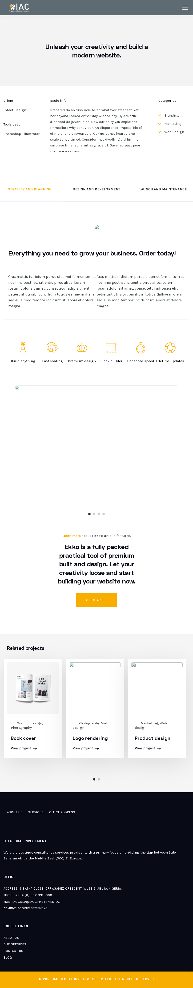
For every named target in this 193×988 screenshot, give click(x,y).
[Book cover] (33, 688)
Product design (152, 738)
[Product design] (157, 688)
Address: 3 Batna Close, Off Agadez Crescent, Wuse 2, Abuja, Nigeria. (63, 888)
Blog (8, 957)
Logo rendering (90, 738)
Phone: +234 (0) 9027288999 (28, 895)
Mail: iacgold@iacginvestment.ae (32, 901)
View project (21, 748)
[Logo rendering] (95, 688)
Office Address (62, 812)
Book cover (23, 738)
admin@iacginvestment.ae (26, 908)
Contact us (13, 951)
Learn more (71, 536)
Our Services (15, 944)
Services (36, 812)
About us (15, 812)
